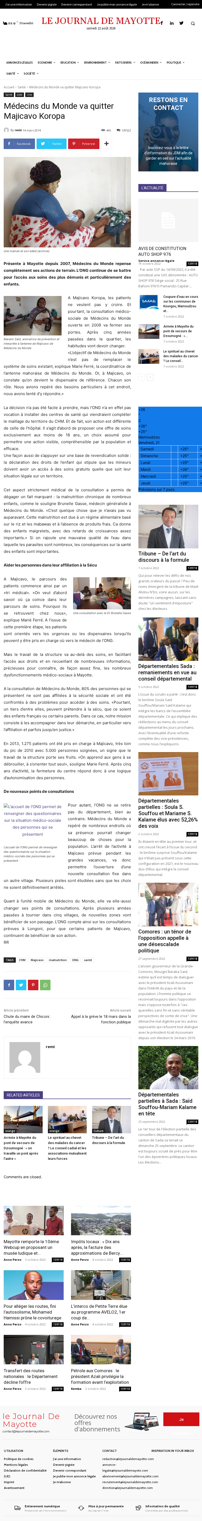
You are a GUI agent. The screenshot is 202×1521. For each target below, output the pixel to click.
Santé (22, 87)
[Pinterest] (33, 985)
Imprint (9, 1482)
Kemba (76, 1389)
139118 (58, 1260)
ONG (75, 960)
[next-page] (150, 377)
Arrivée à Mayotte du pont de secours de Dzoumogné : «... (178, 331)
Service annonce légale (156, 261)
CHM (22, 960)
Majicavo (37, 960)
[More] (106, 144)
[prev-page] (141, 377)
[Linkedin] (171, 23)
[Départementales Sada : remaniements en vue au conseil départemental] (168, 639)
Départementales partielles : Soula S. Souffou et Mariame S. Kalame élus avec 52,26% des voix (168, 813)
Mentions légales (16, 1465)
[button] (192, 23)
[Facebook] (161, 23)
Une (29, 94)
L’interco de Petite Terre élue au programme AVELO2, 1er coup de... (99, 1312)
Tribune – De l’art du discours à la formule (163, 556)
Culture (98, 1131)
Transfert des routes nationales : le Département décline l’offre (31, 1376)
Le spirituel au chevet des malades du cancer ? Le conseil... (180, 356)
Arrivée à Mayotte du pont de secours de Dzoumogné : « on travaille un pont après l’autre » (21, 1148)
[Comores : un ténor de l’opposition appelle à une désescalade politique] (168, 904)
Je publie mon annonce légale (74, 1476)
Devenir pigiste (63, 1465)
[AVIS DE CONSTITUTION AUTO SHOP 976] (168, 220)
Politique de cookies (18, 1459)
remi (18, 130)
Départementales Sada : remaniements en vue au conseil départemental (167, 672)
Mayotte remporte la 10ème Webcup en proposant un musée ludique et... (31, 1247)
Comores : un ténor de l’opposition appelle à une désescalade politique (164, 941)
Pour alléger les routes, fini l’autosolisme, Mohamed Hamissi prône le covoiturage (32, 1312)
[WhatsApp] (45, 985)
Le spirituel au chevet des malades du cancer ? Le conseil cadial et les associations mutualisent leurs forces (67, 1148)
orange (10, 1131)
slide (19, 94)
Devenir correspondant (69, 1470)
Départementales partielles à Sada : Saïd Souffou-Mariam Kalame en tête (167, 1104)
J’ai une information (67, 1459)
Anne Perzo (12, 1260)
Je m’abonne (62, 1482)
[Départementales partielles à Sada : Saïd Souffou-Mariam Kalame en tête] (168, 1067)
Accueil (9, 87)
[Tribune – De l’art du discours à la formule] (111, 1119)
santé (88, 960)
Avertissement (14, 1488)
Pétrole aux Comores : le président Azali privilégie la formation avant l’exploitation (100, 1376)
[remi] (7, 130)
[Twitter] (181, 23)
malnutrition (58, 960)
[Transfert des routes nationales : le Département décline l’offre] (34, 1350)
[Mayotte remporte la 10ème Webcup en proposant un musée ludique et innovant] (34, 1221)
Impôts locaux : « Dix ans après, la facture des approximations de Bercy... (97, 1247)
